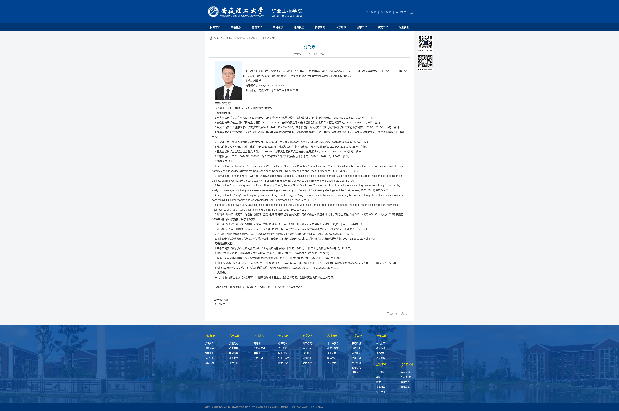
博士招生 (380, 387)
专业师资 (282, 348)
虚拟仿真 (405, 382)
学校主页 (401, 12)
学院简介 (209, 343)
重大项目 (307, 348)
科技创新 (356, 348)
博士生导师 (284, 358)
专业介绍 (380, 372)
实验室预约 (406, 377)
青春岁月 (380, 353)
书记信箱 (371, 12)
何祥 (225, 303)
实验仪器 (405, 372)
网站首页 (215, 27)
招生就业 (404, 27)
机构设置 (209, 353)
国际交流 (331, 358)
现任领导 (209, 348)
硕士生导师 (284, 363)
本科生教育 (333, 343)
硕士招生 (380, 382)
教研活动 (331, 363)
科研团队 (307, 353)
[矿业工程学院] (254, 9)
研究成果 (307, 358)
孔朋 (225, 299)
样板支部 (233, 348)
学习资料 (233, 353)
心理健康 (356, 367)
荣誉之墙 (209, 363)
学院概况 (236, 27)
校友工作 (383, 27)
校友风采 (380, 358)
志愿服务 (356, 353)
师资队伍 (299, 27)
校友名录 (380, 343)
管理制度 (405, 387)
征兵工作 (356, 372)
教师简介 (282, 343)
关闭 (407, 314)
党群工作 (257, 27)
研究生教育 (333, 348)
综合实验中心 (309, 363)
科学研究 (320, 27)
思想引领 (356, 343)
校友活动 (380, 348)
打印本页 (394, 314)
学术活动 (258, 358)
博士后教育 (333, 353)
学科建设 (278, 27)
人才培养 (341, 27)
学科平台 (258, 353)
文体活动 (356, 358)
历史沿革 (209, 358)
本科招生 (380, 377)
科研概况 (307, 343)
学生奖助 (356, 363)
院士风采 (282, 353)
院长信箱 (386, 12)
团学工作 (362, 27)
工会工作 (233, 363)
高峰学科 (258, 343)
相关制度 (233, 358)
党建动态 (233, 343)
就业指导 (380, 391)
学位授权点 (259, 348)
